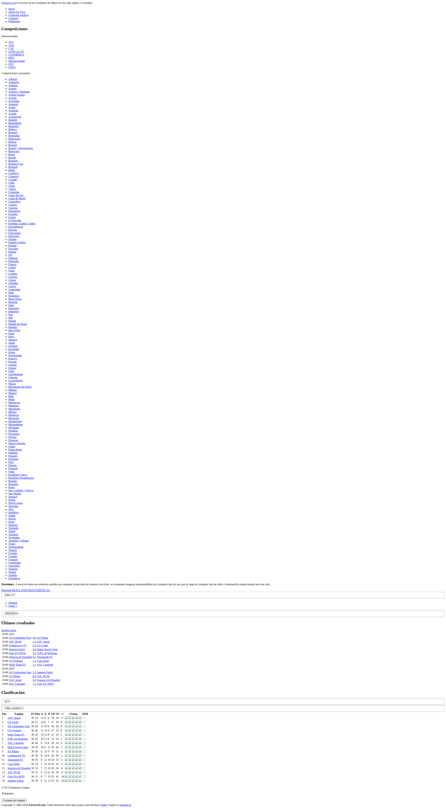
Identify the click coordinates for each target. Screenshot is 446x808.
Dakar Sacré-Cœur (47, 649)
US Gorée (42, 645)
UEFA (12, 67)
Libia (11, 371)
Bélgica (12, 129)
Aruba (11, 107)
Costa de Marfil (16, 198)
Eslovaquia (14, 232)
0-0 (34, 676)
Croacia (12, 204)
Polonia (12, 465)
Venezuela (14, 565)
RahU (104, 804)
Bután (11, 170)
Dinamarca (14, 211)
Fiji (10, 254)
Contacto (13, 18)
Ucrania (12, 553)
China (11, 185)
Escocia (12, 229)
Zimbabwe (14, 578)
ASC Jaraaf (43, 641)
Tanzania (13, 534)
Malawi (12, 393)
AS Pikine (42, 637)
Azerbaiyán (14, 116)
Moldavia (13, 415)
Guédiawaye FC (18, 645)
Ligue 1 (12, 605)
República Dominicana (21, 477)
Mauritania (14, 408)
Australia (13, 110)
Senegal (12, 496)
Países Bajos (15, 449)
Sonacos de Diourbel (20, 657)
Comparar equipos (18, 15)
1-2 (34, 683)
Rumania (13, 484)
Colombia (13, 192)
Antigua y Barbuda (18, 91)
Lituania (12, 377)
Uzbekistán (14, 562)
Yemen (12, 572)
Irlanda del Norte (17, 324)
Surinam (13, 524)
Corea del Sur (16, 195)
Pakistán (13, 452)
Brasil (11, 154)
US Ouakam (16, 660)
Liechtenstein (15, 374)
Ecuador (13, 214)
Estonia (12, 245)
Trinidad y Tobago (18, 540)
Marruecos (14, 402)
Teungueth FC (45, 657)
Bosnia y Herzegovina (20, 148)
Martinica (13, 405)
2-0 (34, 645)
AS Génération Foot (20, 637)
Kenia (11, 352)
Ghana (12, 280)
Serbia (11, 499)
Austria (12, 113)
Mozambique (15, 424)
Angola (12, 88)
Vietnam (13, 568)
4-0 (34, 637)
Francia (12, 264)
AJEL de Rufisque (47, 653)
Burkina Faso (15, 163)
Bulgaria (13, 160)
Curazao (13, 207)
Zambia (12, 575)
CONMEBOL (16, 54)
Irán (10, 317)
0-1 (34, 657)
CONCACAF (16, 51)
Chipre (12, 189)
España (12, 239)
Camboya (13, 173)
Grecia (12, 286)
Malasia (12, 389)
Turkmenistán (15, 546)
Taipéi (11, 531)
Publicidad (14, 21)
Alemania (13, 82)
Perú (10, 462)
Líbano (12, 367)
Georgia (12, 276)
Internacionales (16, 60)
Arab (11, 45)
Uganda (12, 556)
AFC (11, 42)
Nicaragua (14, 433)
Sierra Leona (15, 503)
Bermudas (14, 135)
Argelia (12, 97)
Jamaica (12, 339)
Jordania (13, 346)
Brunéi (12, 157)
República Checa (17, 474)
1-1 (34, 660)
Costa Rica (14, 201)
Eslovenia (13, 236)
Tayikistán (14, 537)
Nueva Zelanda (16, 443)
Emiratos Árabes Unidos (21, 223)
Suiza (11, 521)
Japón (11, 342)
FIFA (11, 57)
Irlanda (12, 320)
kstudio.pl (125, 804)
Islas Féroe (14, 330)
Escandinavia (15, 226)
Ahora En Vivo (16, 11)
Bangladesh (14, 123)
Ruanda (12, 481)
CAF (11, 48)
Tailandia (13, 528)
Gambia (12, 273)
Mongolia (13, 418)
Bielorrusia (14, 138)
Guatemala (14, 289)
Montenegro (15, 421)
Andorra (13, 85)
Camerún (13, 176)
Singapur (13, 506)
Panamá (12, 455)
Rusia (11, 487)
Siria (10, 509)
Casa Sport (43, 660)
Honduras (13, 295)
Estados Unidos (17, 242)
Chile (11, 182)
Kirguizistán (15, 355)
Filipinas (13, 258)
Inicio (11, 8)
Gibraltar (13, 283)
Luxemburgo (15, 380)
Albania (12, 79)
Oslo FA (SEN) (17, 653)
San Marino (14, 493)
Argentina (13, 101)
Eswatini (13, 248)
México (12, 411)
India (11, 305)
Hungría (12, 302)
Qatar (11, 471)
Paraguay (13, 459)
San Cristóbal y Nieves (21, 490)
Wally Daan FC (17, 664)
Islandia (12, 327)
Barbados (13, 126)
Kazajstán (13, 349)
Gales (11, 270)
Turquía (12, 550)
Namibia (13, 430)
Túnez (11, 543)
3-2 (34, 653)
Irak (10, 314)
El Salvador (14, 220)
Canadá (12, 179)
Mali (10, 396)
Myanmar (13, 427)
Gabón (12, 267)
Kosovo (12, 358)
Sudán (11, 515)
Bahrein (12, 119)
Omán (11, 446)
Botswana (13, 151)
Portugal (13, 468)
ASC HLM (15, 641)
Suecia (12, 518)
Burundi (12, 167)
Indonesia (13, 308)
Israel (11, 333)
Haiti (11, 292)
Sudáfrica (13, 512)
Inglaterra (13, 311)
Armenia (13, 104)
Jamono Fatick (17, 649)
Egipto (12, 217)
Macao (12, 383)
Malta (11, 399)
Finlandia (13, 261)
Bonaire (12, 145)
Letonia (12, 364)
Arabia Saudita (16, 94)
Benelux (13, 132)
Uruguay (13, 559)
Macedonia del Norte (20, 386)
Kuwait (12, 361)
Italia (11, 336)
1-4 (34, 641)
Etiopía (12, 251)
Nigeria (12, 437)
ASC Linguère (45, 664)
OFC (11, 64)
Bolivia (12, 141)
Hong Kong (15, 298)
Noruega (13, 440)
